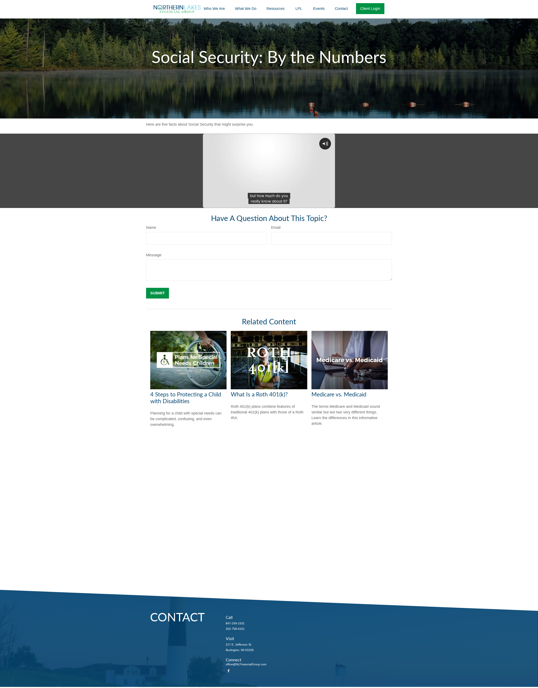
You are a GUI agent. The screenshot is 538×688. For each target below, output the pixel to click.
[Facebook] (228, 671)
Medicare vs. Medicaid (338, 394)
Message (153, 255)
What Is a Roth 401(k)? (259, 394)
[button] (214, 8)
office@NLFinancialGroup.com (246, 664)
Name (151, 227)
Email (276, 227)
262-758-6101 (235, 628)
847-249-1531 (235, 623)
